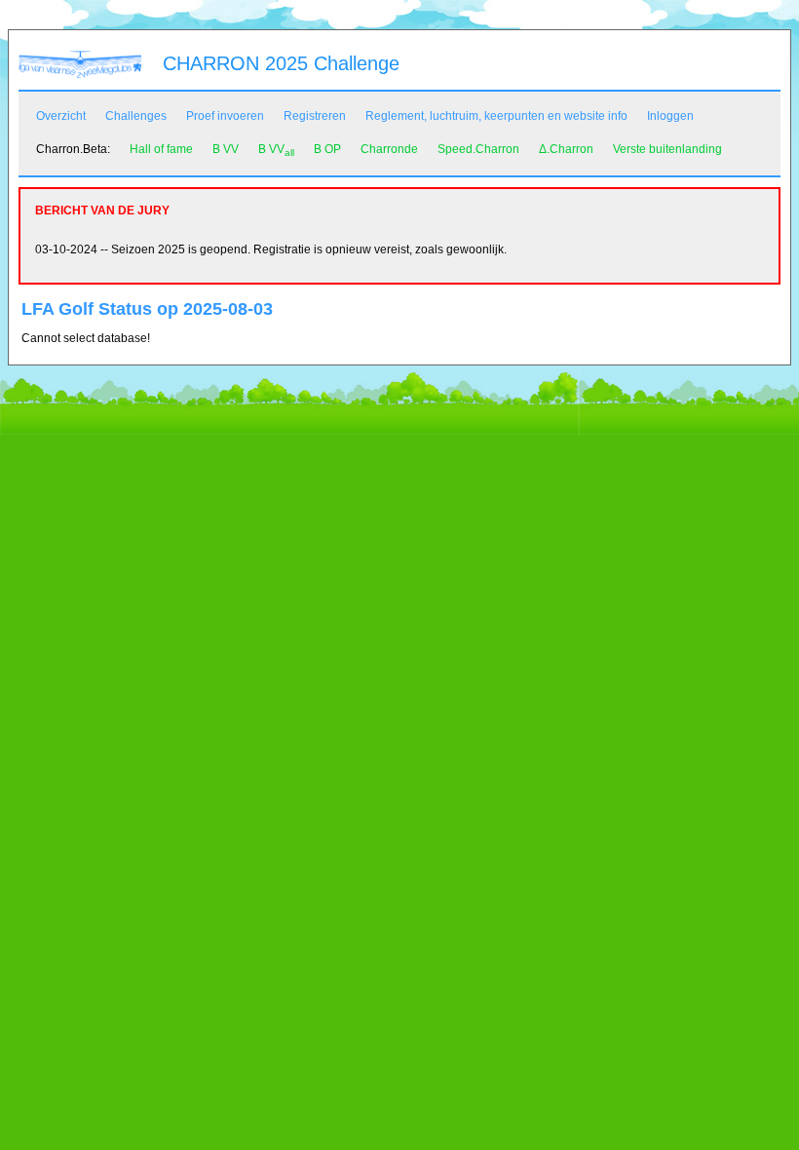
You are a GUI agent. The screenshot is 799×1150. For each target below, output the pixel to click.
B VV (225, 149)
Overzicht (61, 116)
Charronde (389, 149)
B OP (327, 149)
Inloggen (670, 116)
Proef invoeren (225, 116)
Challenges (136, 116)
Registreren (315, 116)
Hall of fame (161, 149)
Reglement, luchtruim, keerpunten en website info (496, 116)
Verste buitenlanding (667, 149)
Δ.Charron (566, 149)
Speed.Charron (478, 149)
